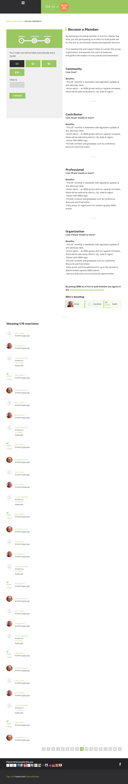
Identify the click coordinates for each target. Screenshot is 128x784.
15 (96, 749)
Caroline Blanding (21, 358)
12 (82, 749)
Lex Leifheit (19, 363)
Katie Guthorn (20, 375)
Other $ (13, 79)
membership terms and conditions (87, 289)
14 (91, 749)
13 (86, 749)
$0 (17, 63)
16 (101, 749)
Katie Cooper (19, 333)
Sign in (9, 776)
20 (115, 749)
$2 (33, 63)
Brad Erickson (20, 346)
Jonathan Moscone (21, 390)
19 (110, 749)
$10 (17, 72)
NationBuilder (32, 776)
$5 (49, 63)
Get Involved (18, 21)
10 (72, 749)
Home (8, 21)
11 (77, 749)
